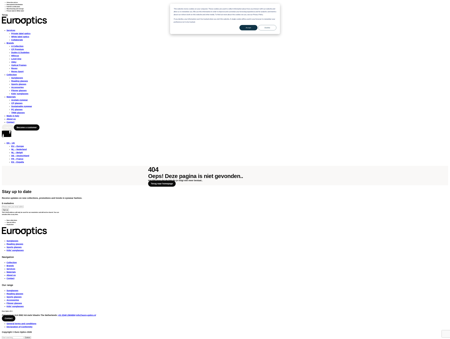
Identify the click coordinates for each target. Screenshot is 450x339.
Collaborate (17, 40)
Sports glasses (18, 84)
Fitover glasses (19, 90)
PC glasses (16, 109)
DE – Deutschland (20, 156)
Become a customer (27, 127)
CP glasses (16, 103)
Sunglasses (17, 78)
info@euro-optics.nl (86, 315)
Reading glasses (19, 81)
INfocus (15, 56)
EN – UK (11, 143)
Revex (14, 68)
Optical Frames (18, 65)
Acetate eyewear (19, 100)
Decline (267, 28)
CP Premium (17, 49)
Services (11, 30)
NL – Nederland (19, 149)
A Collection (17, 46)
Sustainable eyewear (21, 106)
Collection (12, 75)
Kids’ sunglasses (19, 94)
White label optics (20, 37)
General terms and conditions (21, 323)
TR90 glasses (18, 113)
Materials (11, 97)
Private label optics (20, 33)
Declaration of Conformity (19, 327)
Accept (248, 28)
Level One (16, 59)
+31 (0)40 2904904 (66, 315)
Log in (8, 127)
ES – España (17, 162)
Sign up (5, 210)
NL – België (17, 152)
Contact (10, 122)
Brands (10, 43)
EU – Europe (17, 146)
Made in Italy (13, 116)
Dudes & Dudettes (20, 52)
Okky (13, 62)
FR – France (17, 159)
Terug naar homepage (162, 183)
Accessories (17, 87)
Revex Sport (17, 71)
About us (11, 119)
